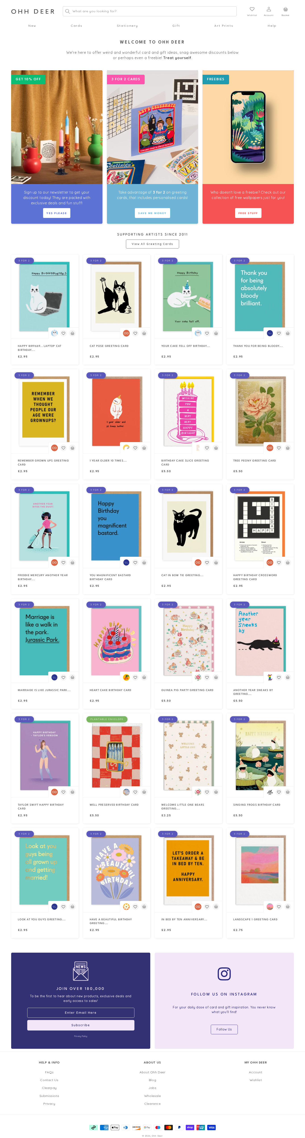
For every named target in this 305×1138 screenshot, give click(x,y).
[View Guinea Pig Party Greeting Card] (188, 641)
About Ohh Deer (152, 1072)
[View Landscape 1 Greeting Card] (260, 870)
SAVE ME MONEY (152, 213)
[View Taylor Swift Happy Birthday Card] (45, 755)
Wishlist (256, 1080)
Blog (152, 1080)
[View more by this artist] (54, 333)
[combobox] (150, 11)
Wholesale (152, 1096)
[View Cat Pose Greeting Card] (116, 296)
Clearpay (49, 1088)
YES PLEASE (56, 213)
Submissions (49, 1096)
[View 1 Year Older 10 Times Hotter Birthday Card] (116, 411)
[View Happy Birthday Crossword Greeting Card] (260, 526)
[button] (32, 26)
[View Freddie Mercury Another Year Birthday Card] (45, 526)
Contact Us (49, 1080)
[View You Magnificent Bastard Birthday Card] (116, 526)
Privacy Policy (80, 1036)
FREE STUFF (248, 213)
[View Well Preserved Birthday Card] (116, 755)
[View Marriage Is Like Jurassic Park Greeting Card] (45, 641)
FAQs (49, 1072)
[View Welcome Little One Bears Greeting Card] (188, 755)
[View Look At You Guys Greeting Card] (45, 870)
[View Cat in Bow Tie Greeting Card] (188, 526)
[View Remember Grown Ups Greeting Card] (45, 411)
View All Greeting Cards (152, 244)
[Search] (68, 11)
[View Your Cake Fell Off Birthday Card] (188, 296)
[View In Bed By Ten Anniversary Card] (188, 870)
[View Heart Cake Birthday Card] (116, 641)
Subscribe (80, 1025)
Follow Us (224, 1029)
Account (255, 1072)
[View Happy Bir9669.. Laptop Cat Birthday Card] (45, 296)
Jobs (152, 1088)
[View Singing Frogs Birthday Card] (260, 755)
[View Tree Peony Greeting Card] (260, 411)
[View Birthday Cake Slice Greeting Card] (188, 411)
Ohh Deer (157, 1135)
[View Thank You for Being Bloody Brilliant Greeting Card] (260, 296)
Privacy (49, 1104)
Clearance (152, 1104)
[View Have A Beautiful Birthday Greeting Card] (116, 870)
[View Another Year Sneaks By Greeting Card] (260, 641)
